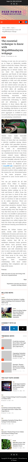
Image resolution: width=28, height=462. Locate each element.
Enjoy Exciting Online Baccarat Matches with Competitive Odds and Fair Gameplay (19, 314)
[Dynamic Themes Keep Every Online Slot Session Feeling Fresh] (6, 367)
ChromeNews (21, 458)
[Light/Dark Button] (20, 22)
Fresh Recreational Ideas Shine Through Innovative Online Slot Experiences (19, 343)
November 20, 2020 (12, 56)
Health (14, 440)
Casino (3, 37)
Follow (26, 22)
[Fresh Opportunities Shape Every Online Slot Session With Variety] (6, 386)
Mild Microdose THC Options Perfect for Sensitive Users (19, 444)
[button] (1, 22)
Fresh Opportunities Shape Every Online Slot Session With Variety (19, 386)
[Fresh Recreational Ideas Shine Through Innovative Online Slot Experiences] (6, 344)
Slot (13, 382)
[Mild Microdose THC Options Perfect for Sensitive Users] (6, 444)
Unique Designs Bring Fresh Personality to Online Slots (13, 397)
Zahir (4, 56)
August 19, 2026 (18, 358)
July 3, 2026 (5, 304)
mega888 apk (8, 166)
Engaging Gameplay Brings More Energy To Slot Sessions (19, 354)
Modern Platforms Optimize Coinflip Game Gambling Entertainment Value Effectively (13, 301)
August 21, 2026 (18, 391)
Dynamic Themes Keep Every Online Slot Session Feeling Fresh (19, 367)
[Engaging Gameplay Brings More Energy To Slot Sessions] (6, 356)
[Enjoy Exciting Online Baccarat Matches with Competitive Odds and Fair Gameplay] (6, 313)
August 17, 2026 (6, 435)
